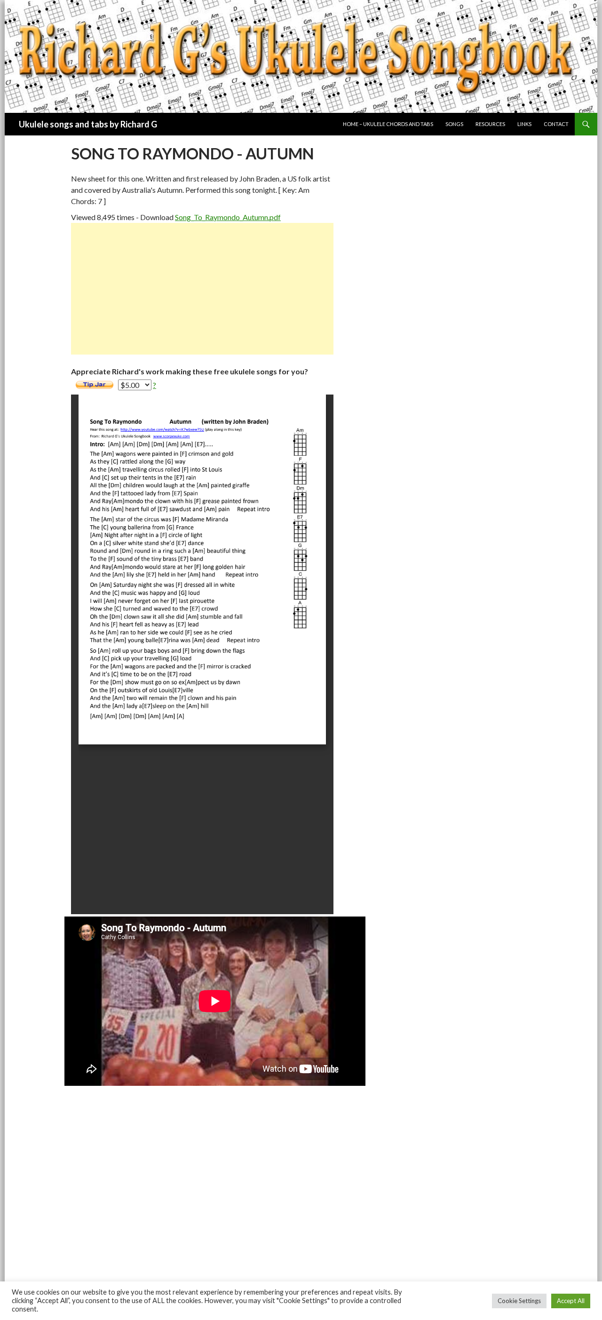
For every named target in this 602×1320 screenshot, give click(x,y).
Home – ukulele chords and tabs (388, 124)
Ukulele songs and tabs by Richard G (88, 124)
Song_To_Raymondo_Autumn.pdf (228, 217)
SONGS (454, 124)
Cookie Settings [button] (519, 1300)
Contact (556, 124)
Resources (490, 124)
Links (524, 124)
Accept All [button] (571, 1300)
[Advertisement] (202, 289)
